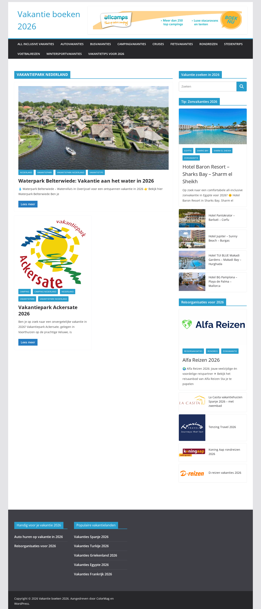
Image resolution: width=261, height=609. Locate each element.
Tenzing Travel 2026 (222, 427)
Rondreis (213, 351)
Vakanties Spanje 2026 (91, 537)
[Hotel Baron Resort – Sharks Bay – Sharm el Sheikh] (213, 126)
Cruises (158, 44)
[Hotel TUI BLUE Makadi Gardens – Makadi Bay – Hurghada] (192, 260)
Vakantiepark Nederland (70, 172)
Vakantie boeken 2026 (54, 598)
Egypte (188, 150)
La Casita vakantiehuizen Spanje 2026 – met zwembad (225, 401)
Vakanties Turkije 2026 (91, 546)
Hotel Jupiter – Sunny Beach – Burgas (223, 238)
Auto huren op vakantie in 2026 (38, 537)
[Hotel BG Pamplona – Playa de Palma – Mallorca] (192, 282)
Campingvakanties (131, 44)
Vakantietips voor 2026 (106, 54)
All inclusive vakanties (36, 44)
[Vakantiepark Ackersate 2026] (52, 254)
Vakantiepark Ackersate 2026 (47, 310)
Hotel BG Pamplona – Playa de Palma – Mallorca (223, 281)
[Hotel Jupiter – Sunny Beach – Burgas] (192, 239)
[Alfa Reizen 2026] (213, 327)
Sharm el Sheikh (222, 150)
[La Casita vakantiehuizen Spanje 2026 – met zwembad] (192, 402)
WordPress (21, 604)
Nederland (26, 172)
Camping (24, 291)
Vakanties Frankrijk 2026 (93, 574)
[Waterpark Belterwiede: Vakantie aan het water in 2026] (93, 128)
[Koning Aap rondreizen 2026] (192, 452)
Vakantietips (96, 172)
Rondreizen (208, 44)
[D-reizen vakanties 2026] (192, 473)
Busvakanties (100, 44)
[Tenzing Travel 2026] (192, 427)
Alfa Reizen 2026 (201, 359)
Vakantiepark (44, 172)
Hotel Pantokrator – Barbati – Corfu (222, 217)
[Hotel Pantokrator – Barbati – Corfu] (192, 218)
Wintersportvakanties (64, 54)
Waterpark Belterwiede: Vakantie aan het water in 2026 (86, 180)
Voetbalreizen (29, 54)
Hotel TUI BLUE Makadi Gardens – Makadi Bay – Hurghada (225, 259)
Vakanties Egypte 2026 (91, 564)
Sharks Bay (202, 150)
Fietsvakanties (181, 44)
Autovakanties (72, 44)
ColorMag (102, 598)
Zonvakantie (191, 157)
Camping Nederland (45, 291)
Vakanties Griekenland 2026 (95, 555)
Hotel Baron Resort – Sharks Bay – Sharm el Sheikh (207, 174)
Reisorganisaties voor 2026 (35, 546)
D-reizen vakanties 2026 (225, 473)
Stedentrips (233, 44)
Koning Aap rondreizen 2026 (224, 452)
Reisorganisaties (193, 351)
